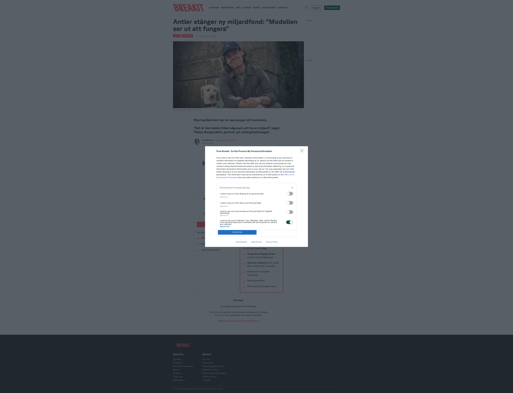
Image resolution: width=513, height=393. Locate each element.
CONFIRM (237, 232)
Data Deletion (241, 242)
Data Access (256, 242)
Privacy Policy (271, 242)
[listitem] (256, 187)
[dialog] (256, 196)
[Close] (302, 151)
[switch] (289, 193)
